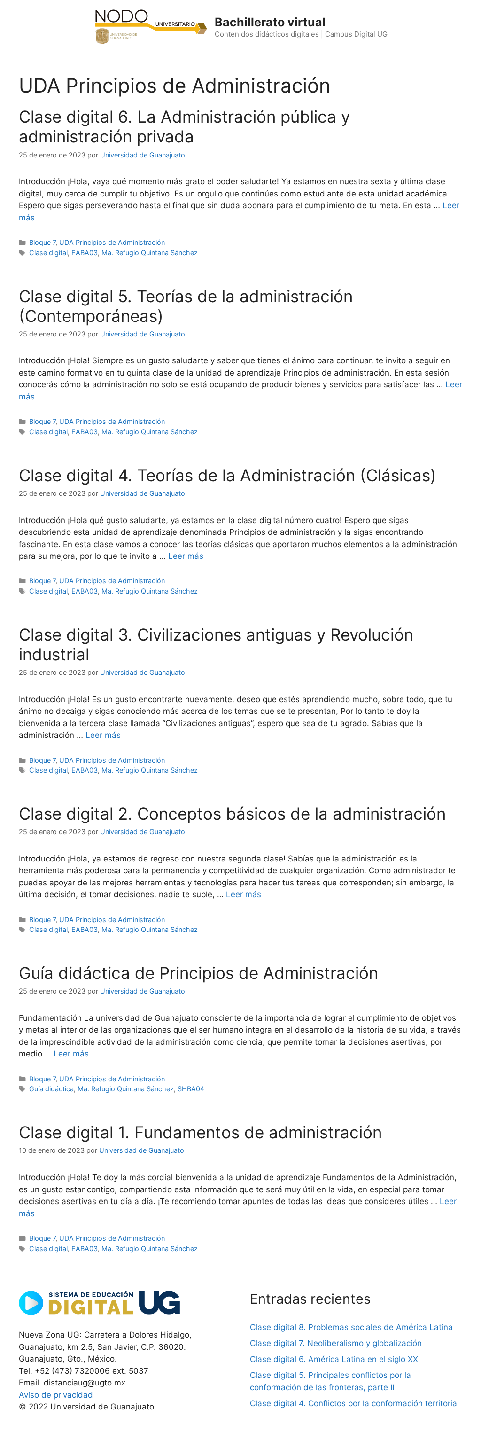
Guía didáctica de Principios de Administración (198, 973)
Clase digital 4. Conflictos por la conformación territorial (354, 1403)
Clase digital (48, 253)
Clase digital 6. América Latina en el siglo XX (334, 1359)
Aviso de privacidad (56, 1395)
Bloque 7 (42, 242)
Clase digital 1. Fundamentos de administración (200, 1132)
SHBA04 (191, 1089)
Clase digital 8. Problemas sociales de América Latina (351, 1327)
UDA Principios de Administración (112, 242)
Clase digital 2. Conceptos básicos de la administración (232, 813)
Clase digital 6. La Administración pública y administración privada (184, 126)
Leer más (185, 556)
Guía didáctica (51, 1089)
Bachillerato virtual (270, 22)
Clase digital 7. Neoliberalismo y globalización (336, 1343)
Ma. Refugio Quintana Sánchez (149, 253)
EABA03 (84, 253)
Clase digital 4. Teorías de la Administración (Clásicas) (227, 475)
